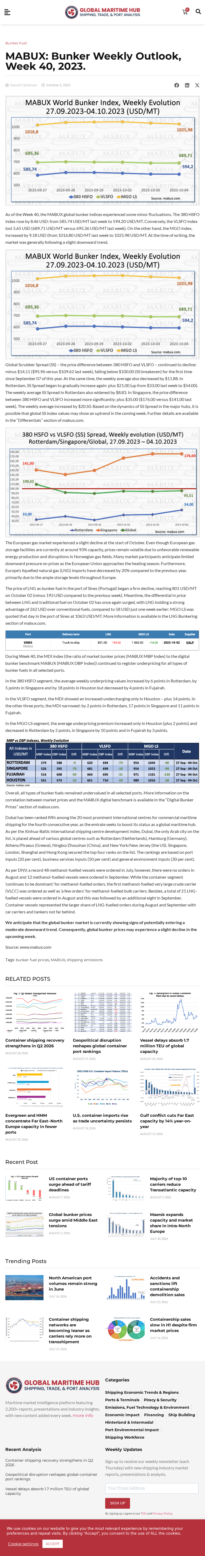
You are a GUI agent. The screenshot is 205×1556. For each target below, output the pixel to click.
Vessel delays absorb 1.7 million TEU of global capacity (164, 1046)
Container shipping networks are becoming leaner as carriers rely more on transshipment (70, 1330)
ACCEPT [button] (53, 1544)
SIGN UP (117, 1503)
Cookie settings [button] (23, 1544)
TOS (144, 1513)
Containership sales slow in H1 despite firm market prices (173, 1325)
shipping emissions (85, 959)
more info (83, 1415)
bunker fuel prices (32, 959)
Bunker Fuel (16, 43)
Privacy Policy (162, 1513)
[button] (177, 85)
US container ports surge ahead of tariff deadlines (70, 1184)
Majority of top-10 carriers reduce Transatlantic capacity (173, 1184)
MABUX (58, 959)
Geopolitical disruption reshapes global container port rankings (100, 1046)
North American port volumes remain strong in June (73, 1283)
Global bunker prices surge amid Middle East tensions (73, 1220)
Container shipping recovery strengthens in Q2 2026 (49, 1462)
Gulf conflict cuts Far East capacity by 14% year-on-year (167, 1121)
